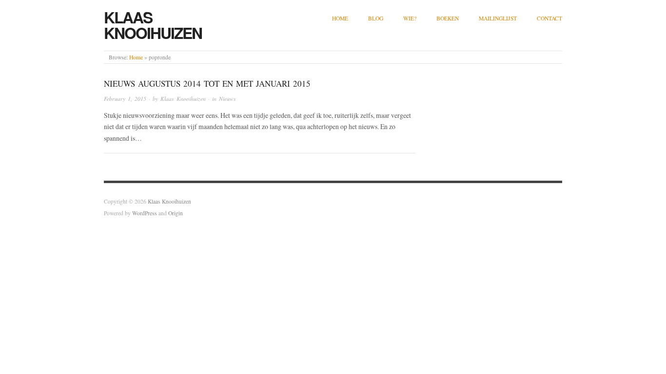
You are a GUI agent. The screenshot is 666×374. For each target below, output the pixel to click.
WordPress (144, 213)
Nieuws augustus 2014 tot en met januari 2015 (207, 83)
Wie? (409, 18)
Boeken (447, 18)
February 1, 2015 (125, 98)
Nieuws (227, 98)
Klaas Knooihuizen (153, 25)
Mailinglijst (498, 18)
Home (340, 18)
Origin (175, 213)
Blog (375, 18)
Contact (549, 18)
